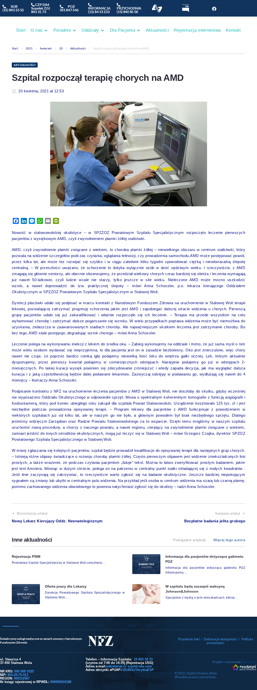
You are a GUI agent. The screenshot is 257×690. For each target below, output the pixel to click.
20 (61, 48)
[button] (39, 30)
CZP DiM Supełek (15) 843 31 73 (40, 8)
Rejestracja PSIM (26, 556)
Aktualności (78, 48)
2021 (29, 48)
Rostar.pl (248, 662)
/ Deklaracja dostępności (219, 639)
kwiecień (46, 48)
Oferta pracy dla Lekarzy (66, 586)
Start (15, 48)
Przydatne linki (189, 639)
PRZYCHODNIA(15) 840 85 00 (129, 8)
